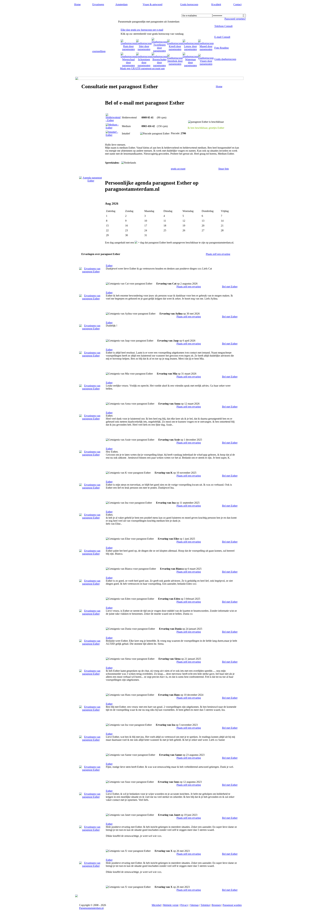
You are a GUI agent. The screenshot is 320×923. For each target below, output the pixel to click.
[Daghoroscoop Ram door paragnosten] (128, 49)
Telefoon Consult (223, 26)
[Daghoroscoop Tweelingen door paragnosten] (159, 50)
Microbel (156, 905)
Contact (237, 4)
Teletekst (205, 905)
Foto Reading (221, 47)
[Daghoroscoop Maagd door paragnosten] (206, 49)
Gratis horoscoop (189, 4)
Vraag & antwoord (152, 4)
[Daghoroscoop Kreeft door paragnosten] (175, 49)
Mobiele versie (170, 905)
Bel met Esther (230, 286)
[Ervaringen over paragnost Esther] (90, 271)
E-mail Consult (222, 37)
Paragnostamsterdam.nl (95, 12)
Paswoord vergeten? (235, 18)
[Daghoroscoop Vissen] (206, 64)
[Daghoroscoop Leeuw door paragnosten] (190, 49)
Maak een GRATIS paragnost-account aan (142, 68)
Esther (109, 265)
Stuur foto (223, 168)
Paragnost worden (232, 905)
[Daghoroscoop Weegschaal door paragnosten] (128, 65)
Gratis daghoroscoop (225, 59)
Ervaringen (98, 4)
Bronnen (216, 905)
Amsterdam (121, 4)
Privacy (184, 905)
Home (77, 4)
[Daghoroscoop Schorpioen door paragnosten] (144, 65)
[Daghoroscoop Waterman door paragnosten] (190, 65)
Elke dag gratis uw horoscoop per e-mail (142, 29)
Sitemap (194, 905)
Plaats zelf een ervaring (218, 254)
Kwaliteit (216, 4)
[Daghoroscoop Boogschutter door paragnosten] (159, 65)
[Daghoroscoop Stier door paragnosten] (144, 49)
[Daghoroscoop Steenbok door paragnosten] (175, 64)
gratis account (178, 168)
